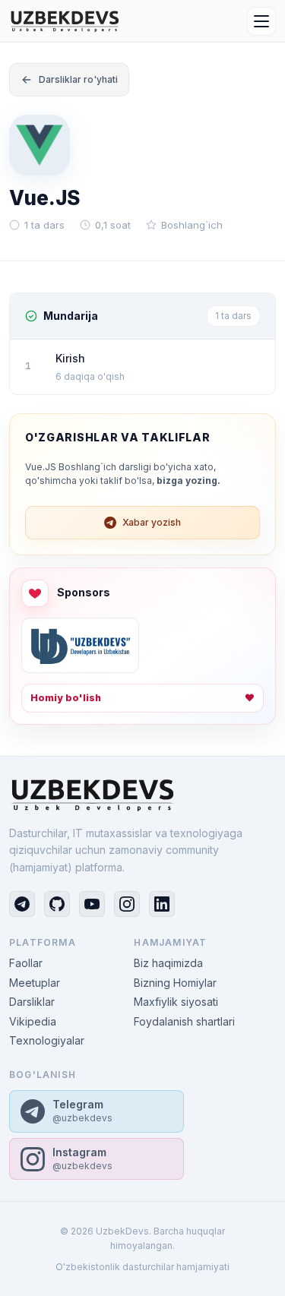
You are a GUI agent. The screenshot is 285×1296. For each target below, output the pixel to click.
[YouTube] (92, 904)
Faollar (26, 962)
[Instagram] (127, 904)
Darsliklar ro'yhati (78, 79)
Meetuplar (34, 982)
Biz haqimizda (168, 962)
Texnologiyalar (46, 1040)
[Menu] (261, 21)
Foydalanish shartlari (184, 1021)
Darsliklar (32, 1001)
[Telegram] (22, 904)
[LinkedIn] (162, 904)
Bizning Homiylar (175, 982)
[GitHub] (57, 904)
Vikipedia (32, 1021)
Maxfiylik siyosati (176, 1001)
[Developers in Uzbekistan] (80, 645)
